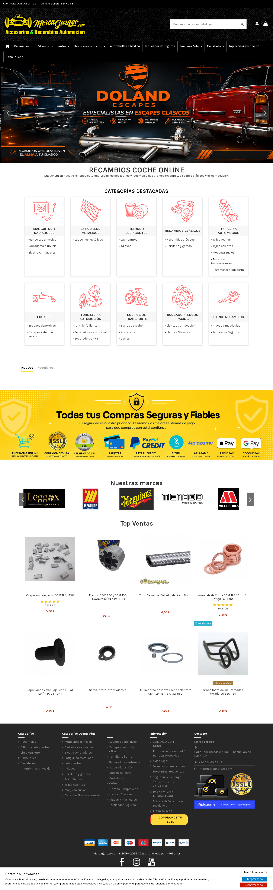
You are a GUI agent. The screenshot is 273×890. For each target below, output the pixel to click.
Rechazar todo (254, 885)
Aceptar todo (255, 879)
